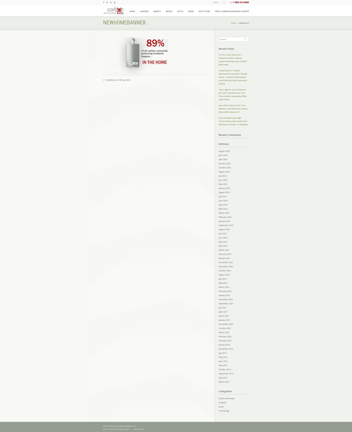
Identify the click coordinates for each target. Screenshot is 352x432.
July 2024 (223, 196)
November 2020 (226, 324)
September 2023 (226, 225)
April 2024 (223, 208)
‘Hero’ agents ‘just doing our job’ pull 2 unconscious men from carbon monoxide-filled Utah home (233, 94)
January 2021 (224, 320)
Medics (157, 11)
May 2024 (223, 204)
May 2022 (223, 283)
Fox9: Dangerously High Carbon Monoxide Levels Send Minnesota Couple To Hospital (233, 121)
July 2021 (223, 307)
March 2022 (224, 287)
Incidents (223, 402)
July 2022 (223, 279)
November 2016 (226, 349)
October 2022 (225, 270)
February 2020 (225, 336)
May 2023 (223, 241)
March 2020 (224, 332)
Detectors (204, 11)
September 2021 (226, 303)
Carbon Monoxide (227, 398)
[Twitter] (107, 2)
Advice (169, 11)
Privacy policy (139, 429)
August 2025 (224, 171)
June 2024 (223, 200)
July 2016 (223, 353)
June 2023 (223, 237)
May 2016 (223, 357)
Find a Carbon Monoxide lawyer (232, 11)
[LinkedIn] (111, 2)
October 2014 (225, 369)
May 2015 (223, 365)
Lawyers (144, 11)
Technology (224, 410)
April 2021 (223, 311)
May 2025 (223, 184)
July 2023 (223, 233)
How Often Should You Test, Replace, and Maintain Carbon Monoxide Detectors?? (233, 108)
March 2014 (224, 382)
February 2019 (225, 340)
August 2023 (224, 229)
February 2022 (225, 291)
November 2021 (226, 299)
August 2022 (224, 274)
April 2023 (223, 246)
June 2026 (223, 155)
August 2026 (224, 151)
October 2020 (225, 328)
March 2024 (224, 213)
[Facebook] (103, 2)
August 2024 (224, 192)
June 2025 (223, 180)
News (191, 11)
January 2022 (224, 295)
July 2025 (223, 176)
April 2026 (223, 159)
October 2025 (225, 167)
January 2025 (224, 188)
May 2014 (223, 377)
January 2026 (224, 163)
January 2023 (224, 258)
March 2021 (224, 316)
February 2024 (225, 217)
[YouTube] (115, 2)
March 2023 (224, 250)
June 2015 (223, 361)
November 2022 (226, 266)
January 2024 (224, 221)
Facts (180, 11)
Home (132, 11)
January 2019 (224, 344)
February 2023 (225, 254)
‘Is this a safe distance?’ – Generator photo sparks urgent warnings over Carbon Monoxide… (233, 59)
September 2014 (226, 373)
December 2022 (226, 262)
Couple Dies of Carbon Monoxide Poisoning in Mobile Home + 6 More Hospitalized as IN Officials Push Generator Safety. (233, 77)
